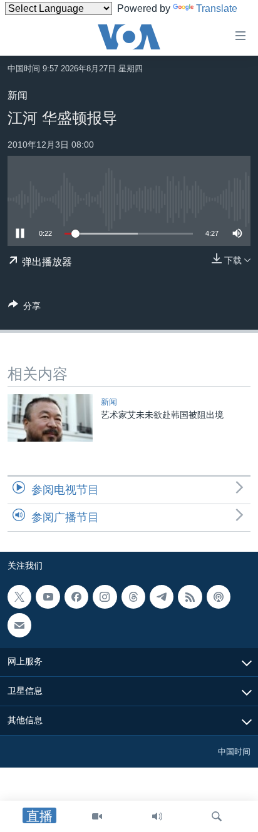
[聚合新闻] (190, 597)
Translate (216, 8)
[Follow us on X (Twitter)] (19, 597)
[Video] (97, 816)
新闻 (18, 95)
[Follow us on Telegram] (161, 597)
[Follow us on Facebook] (76, 597)
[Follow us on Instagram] (104, 597)
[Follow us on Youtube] (47, 597)
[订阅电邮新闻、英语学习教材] (19, 625)
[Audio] (157, 816)
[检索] (216, 816)
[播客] (218, 597)
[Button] (24, 308)
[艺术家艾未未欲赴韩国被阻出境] (50, 418)
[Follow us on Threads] (133, 597)
